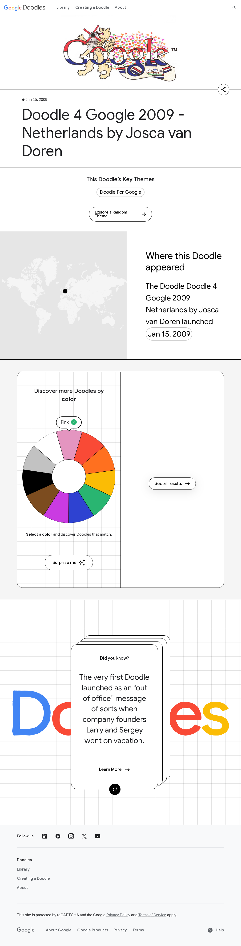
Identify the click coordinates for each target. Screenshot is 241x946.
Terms (138, 930)
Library (63, 7)
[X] (84, 836)
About (120, 7)
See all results (168, 483)
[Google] (26, 930)
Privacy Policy (118, 915)
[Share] (223, 89)
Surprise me (64, 562)
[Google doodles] (25, 7)
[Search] (234, 7)
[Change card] (114, 789)
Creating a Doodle (92, 7)
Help (219, 930)
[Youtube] (97, 836)
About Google (59, 930)
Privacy (120, 930)
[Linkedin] (44, 836)
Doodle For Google (120, 192)
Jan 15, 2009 (169, 334)
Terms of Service (152, 915)
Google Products (92, 930)
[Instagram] (71, 836)
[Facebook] (58, 836)
